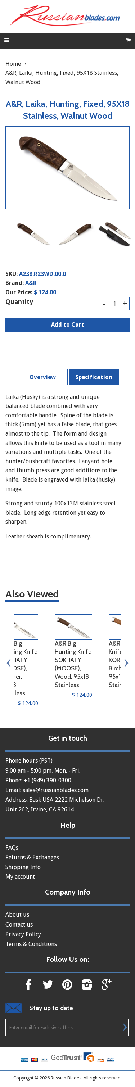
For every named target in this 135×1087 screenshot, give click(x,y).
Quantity (19, 301)
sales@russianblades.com (56, 790)
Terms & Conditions (31, 944)
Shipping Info (23, 867)
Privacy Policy (23, 934)
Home (13, 63)
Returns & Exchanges (32, 857)
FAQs (11, 847)
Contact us (19, 924)
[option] (33, 234)
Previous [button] (9, 663)
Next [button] (126, 663)
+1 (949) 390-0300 (47, 780)
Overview (43, 377)
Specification (93, 377)
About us (17, 914)
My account (20, 876)
